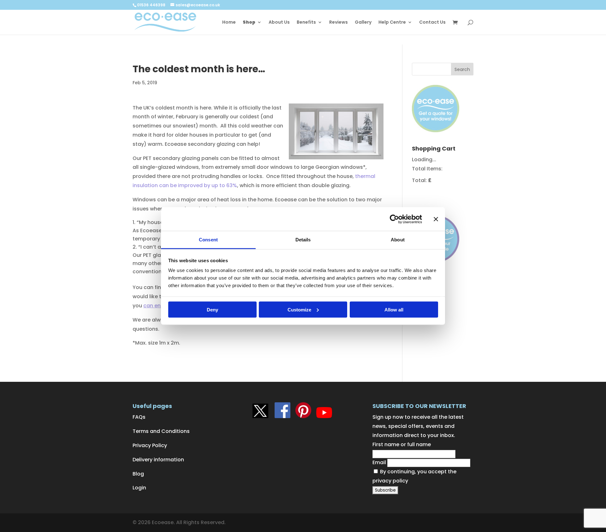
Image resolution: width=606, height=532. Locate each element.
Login (139, 487)
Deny (212, 309)
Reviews (338, 22)
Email (379, 462)
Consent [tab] (208, 239)
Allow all (393, 309)
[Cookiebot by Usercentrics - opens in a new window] (394, 219)
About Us (279, 22)
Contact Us (432, 22)
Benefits (306, 22)
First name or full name (401, 444)
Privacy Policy (150, 445)
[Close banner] (436, 219)
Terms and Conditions (161, 431)
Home (229, 22)
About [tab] (398, 239)
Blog (138, 473)
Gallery (363, 22)
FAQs (139, 417)
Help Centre (392, 22)
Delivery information (158, 459)
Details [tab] (303, 239)
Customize (299, 309)
